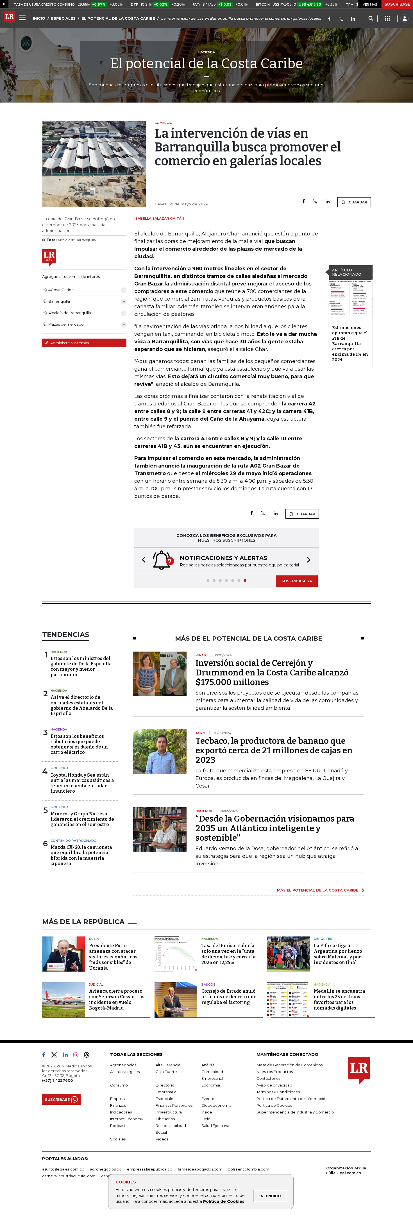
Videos (162, 1139)
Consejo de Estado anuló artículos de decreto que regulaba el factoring (229, 996)
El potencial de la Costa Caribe (206, 63)
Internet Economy (126, 1119)
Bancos (208, 984)
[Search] (371, 18)
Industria (60, 768)
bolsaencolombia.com (248, 1169)
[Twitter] (340, 19)
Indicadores (121, 1112)
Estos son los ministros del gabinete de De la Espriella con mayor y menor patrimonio (81, 666)
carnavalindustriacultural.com (69, 1176)
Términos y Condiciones (278, 1092)
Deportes (323, 939)
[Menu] (23, 17)
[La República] (9, 18)
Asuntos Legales (125, 1071)
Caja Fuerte (166, 1071)
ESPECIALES (63, 18)
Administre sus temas (69, 343)
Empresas (119, 1098)
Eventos (208, 1098)
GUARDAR (357, 202)
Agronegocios (123, 1065)
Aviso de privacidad (274, 1085)
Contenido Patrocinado (74, 841)
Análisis (207, 1065)
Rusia (94, 939)
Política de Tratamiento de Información (292, 1098)
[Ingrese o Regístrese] (404, 18)
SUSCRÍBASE (397, 4)
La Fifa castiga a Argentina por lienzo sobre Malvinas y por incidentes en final (338, 954)
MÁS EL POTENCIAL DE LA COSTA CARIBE (317, 890)
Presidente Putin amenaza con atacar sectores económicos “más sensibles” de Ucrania (113, 957)
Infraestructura (169, 1112)
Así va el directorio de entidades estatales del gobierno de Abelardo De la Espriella (82, 705)
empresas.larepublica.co (149, 1169)
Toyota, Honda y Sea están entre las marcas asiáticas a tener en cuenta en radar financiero (82, 783)
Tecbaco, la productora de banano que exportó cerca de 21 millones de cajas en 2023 (274, 750)
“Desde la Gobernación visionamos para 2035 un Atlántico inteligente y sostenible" (275, 828)
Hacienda (59, 652)
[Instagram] (78, 1056)
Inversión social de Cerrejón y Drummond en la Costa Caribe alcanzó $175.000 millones (272, 672)
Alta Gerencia (168, 1065)
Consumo (119, 1085)
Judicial (96, 984)
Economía (210, 1085)
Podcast (117, 1125)
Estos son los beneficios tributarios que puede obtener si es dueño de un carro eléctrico (79, 744)
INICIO (39, 18)
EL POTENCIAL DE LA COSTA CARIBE (118, 18)
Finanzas (118, 1105)
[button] (141, 561)
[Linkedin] (328, 202)
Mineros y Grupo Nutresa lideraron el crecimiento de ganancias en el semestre (82, 819)
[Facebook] (329, 19)
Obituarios (165, 1119)
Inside (206, 1112)
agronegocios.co (105, 1169)
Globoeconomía (216, 1105)
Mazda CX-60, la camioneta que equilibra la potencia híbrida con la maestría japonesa (81, 855)
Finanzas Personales (174, 1105)
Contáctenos (268, 1078)
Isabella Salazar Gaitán (159, 218)
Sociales (118, 1139)
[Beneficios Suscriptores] (387, 18)
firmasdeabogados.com (200, 1169)
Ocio (205, 1119)
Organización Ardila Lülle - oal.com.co (346, 1170)
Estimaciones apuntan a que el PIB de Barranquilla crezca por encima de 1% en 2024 (350, 343)
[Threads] (89, 1056)
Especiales (165, 1098)
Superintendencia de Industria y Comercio (295, 1112)
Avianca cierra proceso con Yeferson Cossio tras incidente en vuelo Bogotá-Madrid (116, 999)
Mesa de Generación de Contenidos (290, 1065)
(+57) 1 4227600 (57, 1080)
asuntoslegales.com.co (63, 1169)
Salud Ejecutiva (215, 1125)
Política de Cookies (223, 1201)
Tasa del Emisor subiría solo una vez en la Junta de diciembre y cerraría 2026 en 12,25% (228, 954)
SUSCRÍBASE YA (297, 581)
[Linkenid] (353, 19)
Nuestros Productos (275, 1071)
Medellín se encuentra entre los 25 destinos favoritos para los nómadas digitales (339, 999)
